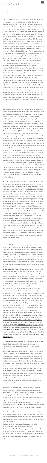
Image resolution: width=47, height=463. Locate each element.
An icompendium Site (32, 455)
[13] (34, 324)
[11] (29, 324)
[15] (9, 337)
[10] (37, 320)
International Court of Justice (26, 332)
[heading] (11, 4)
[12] (31, 324)
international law (23, 324)
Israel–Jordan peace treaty (14, 329)
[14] (36, 324)
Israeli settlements (23, 315)
